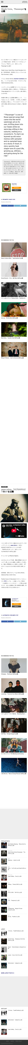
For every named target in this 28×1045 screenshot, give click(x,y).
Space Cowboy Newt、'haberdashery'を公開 (12, 258)
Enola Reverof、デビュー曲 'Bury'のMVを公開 (12, 278)
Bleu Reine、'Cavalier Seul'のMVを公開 (10, 338)
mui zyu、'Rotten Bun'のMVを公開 (9, 318)
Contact (12, 1041)
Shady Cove (12, 199)
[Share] (7, 205)
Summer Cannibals (19, 79)
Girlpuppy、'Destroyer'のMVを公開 (9, 674)
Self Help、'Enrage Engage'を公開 (9, 734)
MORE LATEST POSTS (7, 973)
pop (17, 615)
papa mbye (14, 545)
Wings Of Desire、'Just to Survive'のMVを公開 (12, 358)
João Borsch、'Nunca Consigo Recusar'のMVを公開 (13, 773)
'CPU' (5, 581)
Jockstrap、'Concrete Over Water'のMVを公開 (12, 694)
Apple (16, 190)
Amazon (17, 187)
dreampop (5, 199)
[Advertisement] (14, 222)
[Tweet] (20, 205)
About (7, 1041)
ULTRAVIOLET (15, 598)
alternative (6, 615)
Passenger (14, 183)
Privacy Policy (19, 1041)
